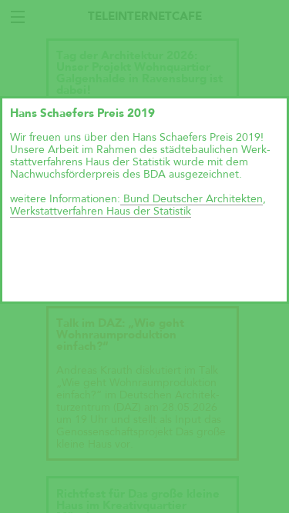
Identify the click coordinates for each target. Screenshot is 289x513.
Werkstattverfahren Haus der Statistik (100, 211)
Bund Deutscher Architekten (191, 199)
